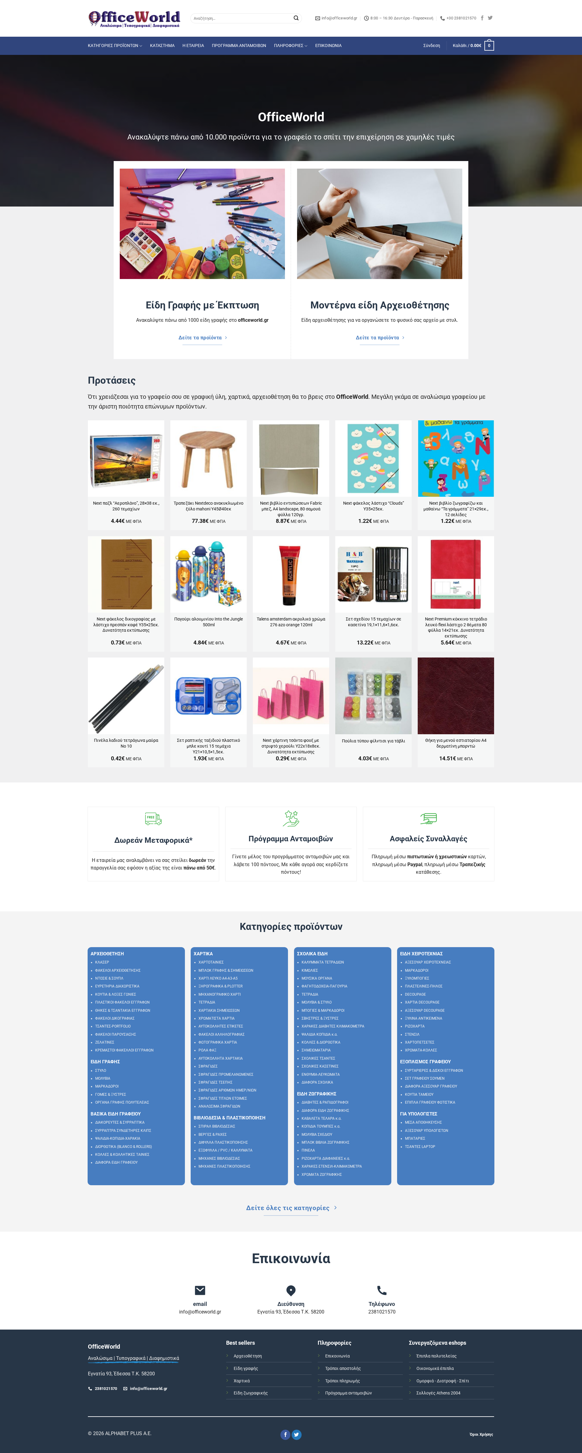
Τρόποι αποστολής (343, 1368)
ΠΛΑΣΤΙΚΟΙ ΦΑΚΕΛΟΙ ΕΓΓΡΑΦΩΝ (122, 1002)
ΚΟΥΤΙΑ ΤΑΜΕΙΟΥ (419, 1094)
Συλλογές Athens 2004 (438, 1393)
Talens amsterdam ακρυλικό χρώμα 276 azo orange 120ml (291, 622)
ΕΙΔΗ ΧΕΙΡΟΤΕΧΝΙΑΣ (421, 954)
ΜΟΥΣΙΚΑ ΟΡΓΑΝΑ (317, 978)
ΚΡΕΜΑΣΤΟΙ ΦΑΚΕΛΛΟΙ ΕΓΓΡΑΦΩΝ (124, 1050)
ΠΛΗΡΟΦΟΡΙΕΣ (288, 45)
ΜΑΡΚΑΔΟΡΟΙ (107, 1086)
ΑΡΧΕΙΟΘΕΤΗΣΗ (107, 954)
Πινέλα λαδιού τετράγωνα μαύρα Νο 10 (126, 743)
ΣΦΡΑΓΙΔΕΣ (208, 1066)
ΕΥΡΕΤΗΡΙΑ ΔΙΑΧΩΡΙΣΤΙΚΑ (117, 986)
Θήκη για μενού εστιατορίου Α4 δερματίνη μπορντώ (456, 743)
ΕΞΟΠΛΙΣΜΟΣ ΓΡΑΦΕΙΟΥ (425, 1062)
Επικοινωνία (337, 1356)
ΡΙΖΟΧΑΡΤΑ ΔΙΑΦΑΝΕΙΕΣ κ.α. (326, 1158)
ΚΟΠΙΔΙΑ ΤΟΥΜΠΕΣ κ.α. (321, 1126)
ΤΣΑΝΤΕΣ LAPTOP (420, 1147)
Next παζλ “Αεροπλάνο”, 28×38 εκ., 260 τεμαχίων (126, 506)
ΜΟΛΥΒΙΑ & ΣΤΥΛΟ (317, 1002)
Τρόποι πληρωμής (342, 1381)
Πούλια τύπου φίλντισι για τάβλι (373, 741)
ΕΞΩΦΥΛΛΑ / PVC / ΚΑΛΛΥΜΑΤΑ (226, 1150)
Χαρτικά (242, 1381)
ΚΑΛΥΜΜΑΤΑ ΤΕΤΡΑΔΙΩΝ (323, 962)
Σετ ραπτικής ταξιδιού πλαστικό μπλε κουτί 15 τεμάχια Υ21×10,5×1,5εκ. (208, 746)
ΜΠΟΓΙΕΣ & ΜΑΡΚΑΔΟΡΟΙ (323, 1010)
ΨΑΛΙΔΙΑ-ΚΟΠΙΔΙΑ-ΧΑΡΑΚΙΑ (117, 1138)
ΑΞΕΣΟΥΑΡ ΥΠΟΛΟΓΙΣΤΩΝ (426, 1130)
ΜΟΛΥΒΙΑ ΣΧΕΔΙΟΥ (317, 1134)
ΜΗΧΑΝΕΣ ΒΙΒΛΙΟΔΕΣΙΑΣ (219, 1158)
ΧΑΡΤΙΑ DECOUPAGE (422, 1002)
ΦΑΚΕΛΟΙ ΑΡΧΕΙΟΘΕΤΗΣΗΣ (118, 970)
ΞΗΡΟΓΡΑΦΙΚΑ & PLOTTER (220, 986)
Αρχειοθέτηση (248, 1356)
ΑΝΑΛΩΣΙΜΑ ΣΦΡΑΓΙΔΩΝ (219, 1106)
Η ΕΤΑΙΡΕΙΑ (193, 45)
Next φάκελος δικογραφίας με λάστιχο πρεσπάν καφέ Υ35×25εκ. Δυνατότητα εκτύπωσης (126, 625)
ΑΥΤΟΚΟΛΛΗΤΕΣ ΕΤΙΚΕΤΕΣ (221, 1026)
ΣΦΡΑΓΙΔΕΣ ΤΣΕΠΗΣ (215, 1082)
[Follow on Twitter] (490, 18)
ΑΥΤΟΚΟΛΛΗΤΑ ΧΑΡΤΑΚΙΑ (221, 1058)
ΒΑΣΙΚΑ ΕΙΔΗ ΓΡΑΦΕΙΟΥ (116, 1114)
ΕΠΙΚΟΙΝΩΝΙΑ (328, 45)
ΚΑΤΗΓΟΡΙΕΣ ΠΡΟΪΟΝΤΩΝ (113, 45)
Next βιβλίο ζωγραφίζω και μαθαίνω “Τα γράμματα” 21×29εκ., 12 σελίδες (455, 509)
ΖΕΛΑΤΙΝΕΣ (104, 1042)
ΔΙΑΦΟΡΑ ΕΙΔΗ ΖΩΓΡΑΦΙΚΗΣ (325, 1110)
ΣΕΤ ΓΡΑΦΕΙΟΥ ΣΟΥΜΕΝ (425, 1078)
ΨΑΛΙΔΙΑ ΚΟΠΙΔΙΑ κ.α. (320, 1034)
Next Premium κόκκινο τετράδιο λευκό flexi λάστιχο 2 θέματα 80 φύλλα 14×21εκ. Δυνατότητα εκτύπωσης (456, 628)
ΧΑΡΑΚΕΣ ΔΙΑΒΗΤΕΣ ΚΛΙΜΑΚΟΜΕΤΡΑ (333, 1026)
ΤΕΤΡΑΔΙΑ (207, 1002)
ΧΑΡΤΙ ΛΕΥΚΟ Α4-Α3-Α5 (218, 978)
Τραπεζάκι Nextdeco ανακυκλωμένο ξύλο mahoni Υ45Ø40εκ (208, 506)
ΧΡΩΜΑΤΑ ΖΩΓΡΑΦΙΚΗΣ (322, 1174)
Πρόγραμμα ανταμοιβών (348, 1393)
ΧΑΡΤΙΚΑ (203, 954)
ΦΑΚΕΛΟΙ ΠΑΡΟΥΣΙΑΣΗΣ (115, 1034)
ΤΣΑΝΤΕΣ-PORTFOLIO (113, 1026)
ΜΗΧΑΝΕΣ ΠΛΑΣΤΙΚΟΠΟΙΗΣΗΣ (224, 1166)
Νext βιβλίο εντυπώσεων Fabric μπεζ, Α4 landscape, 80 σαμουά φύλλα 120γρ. (291, 509)
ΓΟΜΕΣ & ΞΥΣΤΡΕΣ (110, 1094)
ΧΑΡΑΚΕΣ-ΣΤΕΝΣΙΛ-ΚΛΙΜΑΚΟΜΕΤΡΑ (332, 1166)
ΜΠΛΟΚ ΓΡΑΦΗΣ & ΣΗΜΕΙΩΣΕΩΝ (226, 970)
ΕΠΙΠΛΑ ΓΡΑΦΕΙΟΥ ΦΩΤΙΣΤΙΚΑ (430, 1102)
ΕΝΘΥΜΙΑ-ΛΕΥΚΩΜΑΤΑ (321, 1074)
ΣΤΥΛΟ (100, 1070)
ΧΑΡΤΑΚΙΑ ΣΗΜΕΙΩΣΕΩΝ (219, 1010)
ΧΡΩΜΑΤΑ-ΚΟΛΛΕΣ (421, 1050)
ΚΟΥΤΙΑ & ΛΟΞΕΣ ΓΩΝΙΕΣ (115, 994)
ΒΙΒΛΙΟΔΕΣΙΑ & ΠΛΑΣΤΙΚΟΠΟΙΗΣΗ (230, 1118)
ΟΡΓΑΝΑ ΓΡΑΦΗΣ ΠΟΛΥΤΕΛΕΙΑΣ (122, 1102)
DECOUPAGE (415, 994)
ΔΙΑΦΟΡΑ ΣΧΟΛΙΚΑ (317, 1082)
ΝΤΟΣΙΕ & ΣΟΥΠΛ (109, 978)
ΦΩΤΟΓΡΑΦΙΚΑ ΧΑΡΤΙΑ (218, 1042)
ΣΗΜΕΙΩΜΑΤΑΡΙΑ (316, 1050)
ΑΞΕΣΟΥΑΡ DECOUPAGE (425, 1010)
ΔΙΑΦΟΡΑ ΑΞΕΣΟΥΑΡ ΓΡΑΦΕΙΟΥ (431, 1086)
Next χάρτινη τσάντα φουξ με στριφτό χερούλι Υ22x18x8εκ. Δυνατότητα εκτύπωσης (291, 746)
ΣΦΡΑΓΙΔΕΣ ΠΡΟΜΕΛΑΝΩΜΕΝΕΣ (226, 1074)
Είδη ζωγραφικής (251, 1393)
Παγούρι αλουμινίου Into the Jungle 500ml (208, 622)
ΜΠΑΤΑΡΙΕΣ (415, 1138)
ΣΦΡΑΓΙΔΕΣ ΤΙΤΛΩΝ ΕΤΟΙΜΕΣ (223, 1098)
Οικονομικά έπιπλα (435, 1368)
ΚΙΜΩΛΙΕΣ (310, 970)
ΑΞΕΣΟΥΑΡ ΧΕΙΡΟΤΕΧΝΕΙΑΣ (428, 962)
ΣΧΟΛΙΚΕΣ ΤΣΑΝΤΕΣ (318, 1058)
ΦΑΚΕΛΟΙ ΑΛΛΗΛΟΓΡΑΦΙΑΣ (222, 1034)
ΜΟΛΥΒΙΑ (102, 1078)
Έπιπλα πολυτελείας (436, 1356)
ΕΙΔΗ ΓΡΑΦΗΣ (105, 1062)
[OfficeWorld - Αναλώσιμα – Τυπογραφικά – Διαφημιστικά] (134, 18)
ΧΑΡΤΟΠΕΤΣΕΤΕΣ (419, 1042)
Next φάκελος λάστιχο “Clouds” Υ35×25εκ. (373, 506)
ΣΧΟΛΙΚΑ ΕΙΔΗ (312, 954)
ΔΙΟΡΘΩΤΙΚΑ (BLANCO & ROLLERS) (123, 1147)
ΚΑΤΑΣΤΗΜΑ (162, 45)
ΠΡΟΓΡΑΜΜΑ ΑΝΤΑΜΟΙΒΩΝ (239, 45)
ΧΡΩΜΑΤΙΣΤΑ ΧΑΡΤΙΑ (217, 1018)
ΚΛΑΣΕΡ (102, 962)
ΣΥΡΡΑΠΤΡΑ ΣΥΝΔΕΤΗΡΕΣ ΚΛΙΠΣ (123, 1130)
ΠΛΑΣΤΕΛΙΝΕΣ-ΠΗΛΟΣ (424, 986)
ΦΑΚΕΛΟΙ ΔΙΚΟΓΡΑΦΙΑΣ (115, 1018)
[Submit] (296, 18)
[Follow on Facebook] (482, 18)
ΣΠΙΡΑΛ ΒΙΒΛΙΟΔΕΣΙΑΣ (217, 1126)
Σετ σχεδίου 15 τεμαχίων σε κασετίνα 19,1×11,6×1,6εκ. (373, 622)
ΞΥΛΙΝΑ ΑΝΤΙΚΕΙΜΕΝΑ (423, 1018)
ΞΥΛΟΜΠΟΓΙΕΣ (417, 978)
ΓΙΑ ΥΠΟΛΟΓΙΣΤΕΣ (418, 1114)
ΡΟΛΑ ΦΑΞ (207, 1050)
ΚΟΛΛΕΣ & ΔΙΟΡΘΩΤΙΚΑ (321, 1042)
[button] (431, 45)
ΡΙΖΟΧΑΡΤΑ (415, 1026)
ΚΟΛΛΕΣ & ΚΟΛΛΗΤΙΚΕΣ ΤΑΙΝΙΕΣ (122, 1154)
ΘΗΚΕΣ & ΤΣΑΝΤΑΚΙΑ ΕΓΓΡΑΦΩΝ (122, 1010)
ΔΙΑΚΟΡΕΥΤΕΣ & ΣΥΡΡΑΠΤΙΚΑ (120, 1122)
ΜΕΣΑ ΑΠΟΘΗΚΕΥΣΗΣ (423, 1122)
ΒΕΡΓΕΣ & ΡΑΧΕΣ (213, 1134)
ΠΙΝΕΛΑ (308, 1150)
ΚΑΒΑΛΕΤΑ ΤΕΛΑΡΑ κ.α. (322, 1118)
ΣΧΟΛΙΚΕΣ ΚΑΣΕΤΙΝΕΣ (320, 1066)
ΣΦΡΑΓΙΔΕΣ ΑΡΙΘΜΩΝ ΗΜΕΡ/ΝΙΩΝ (227, 1090)
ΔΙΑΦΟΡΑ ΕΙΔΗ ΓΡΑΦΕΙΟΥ (116, 1162)
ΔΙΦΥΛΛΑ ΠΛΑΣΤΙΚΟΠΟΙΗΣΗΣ (223, 1142)
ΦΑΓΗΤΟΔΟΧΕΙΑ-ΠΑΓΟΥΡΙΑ (324, 986)
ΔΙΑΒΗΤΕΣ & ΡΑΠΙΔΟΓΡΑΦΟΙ (325, 1102)
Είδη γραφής (246, 1368)
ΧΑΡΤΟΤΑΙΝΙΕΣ (211, 962)
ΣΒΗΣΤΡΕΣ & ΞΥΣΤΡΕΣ (320, 1018)
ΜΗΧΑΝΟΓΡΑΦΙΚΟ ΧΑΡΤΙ (220, 994)
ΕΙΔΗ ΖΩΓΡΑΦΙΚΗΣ (316, 1094)
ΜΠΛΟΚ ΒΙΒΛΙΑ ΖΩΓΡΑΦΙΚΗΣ (326, 1142)
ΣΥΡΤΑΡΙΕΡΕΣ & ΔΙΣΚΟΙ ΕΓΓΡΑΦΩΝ (434, 1070)
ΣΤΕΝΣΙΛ (412, 1034)
